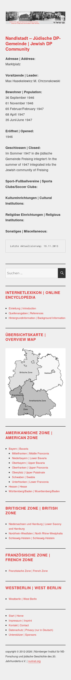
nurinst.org (34, 661)
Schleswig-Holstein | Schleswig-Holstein (32, 538)
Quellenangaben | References (26, 313)
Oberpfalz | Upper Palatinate (28, 472)
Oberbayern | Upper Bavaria (28, 463)
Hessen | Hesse (18, 486)
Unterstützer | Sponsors (22, 634)
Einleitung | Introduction (22, 308)
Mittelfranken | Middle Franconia (30, 453)
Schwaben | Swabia (23, 477)
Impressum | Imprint (20, 620)
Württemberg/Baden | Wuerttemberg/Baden (34, 491)
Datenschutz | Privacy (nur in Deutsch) (31, 630)
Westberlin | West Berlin (23, 599)
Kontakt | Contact (19, 625)
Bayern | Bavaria (18, 448)
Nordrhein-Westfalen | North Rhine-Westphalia (36, 533)
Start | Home (16, 615)
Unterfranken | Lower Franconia (30, 482)
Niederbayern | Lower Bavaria (29, 458)
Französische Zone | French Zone (28, 571)
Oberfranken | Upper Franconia (30, 467)
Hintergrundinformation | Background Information (37, 318)
